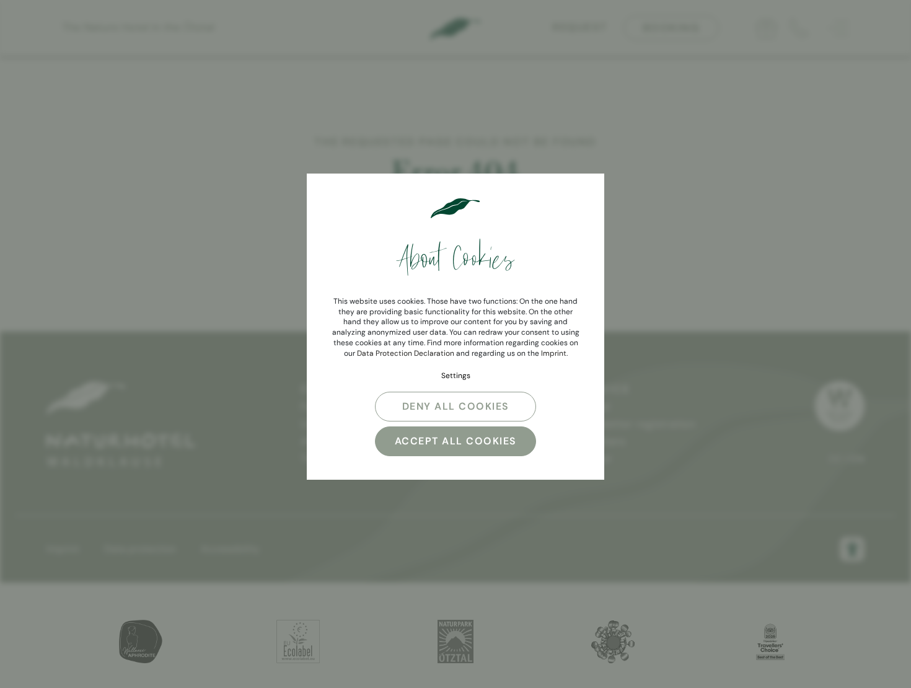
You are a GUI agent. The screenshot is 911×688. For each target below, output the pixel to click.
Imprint (553, 353)
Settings (455, 376)
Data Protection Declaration (405, 353)
